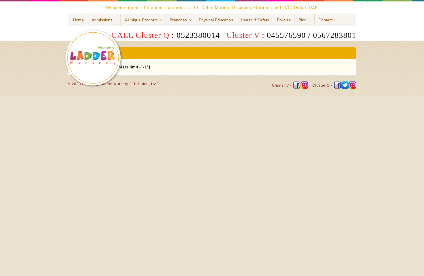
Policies (284, 20)
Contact (325, 20)
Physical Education (216, 20)
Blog (303, 20)
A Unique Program (141, 20)
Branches (178, 20)
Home (78, 20)
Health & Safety (255, 20)
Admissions (102, 20)
